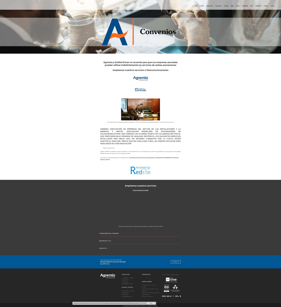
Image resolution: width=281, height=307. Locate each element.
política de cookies (142, 303)
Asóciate (144, 287)
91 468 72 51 (125, 281)
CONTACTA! (175, 261)
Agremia (104, 129)
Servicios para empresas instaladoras (150, 292)
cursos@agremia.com (127, 296)
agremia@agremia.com (127, 283)
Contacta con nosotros (147, 296)
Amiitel (120, 131)
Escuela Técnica (146, 294)
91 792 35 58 (125, 294)
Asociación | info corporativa (148, 285)
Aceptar (151, 303)
